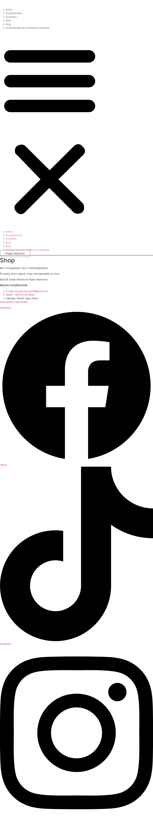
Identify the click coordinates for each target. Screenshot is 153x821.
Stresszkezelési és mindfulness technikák (27, 27)
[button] (49, 130)
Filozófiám (11, 17)
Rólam (9, 231)
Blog (8, 24)
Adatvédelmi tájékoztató (14, 301)
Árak (8, 20)
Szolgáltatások (14, 13)
